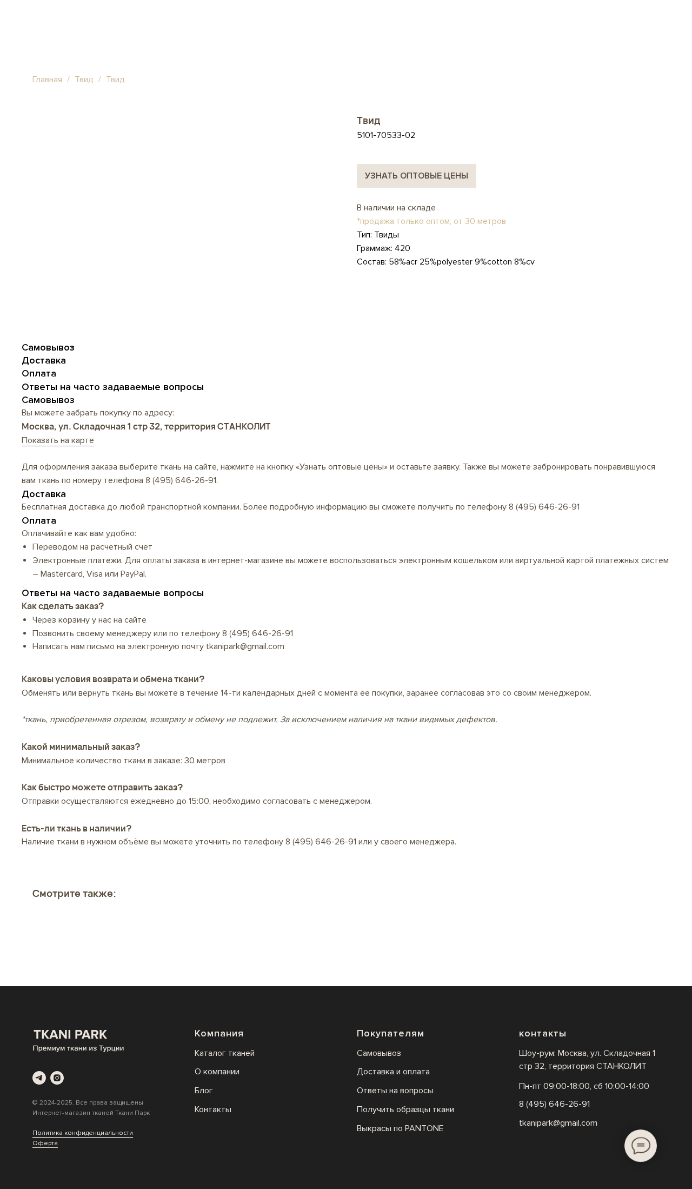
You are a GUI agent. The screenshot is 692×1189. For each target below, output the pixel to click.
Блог (204, 1090)
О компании (217, 1071)
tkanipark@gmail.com (558, 1123)
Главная (47, 79)
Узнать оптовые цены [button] (416, 175)
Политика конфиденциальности (82, 1133)
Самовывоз (379, 1053)
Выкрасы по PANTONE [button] (400, 1128)
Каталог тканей (225, 1053)
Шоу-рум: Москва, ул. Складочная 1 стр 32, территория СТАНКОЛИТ (587, 1060)
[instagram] (57, 1078)
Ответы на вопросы (395, 1090)
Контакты (213, 1109)
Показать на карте (58, 440)
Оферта (45, 1143)
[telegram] (39, 1078)
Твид (85, 79)
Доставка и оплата (393, 1071)
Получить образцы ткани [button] (405, 1109)
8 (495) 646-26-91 (180, 480)
